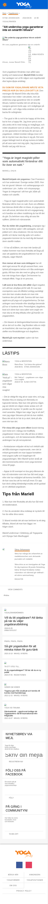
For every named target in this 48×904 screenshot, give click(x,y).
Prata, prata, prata (13, 641)
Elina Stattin (30, 382)
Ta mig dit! (13, 834)
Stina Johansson (11, 18)
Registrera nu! (16, 762)
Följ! (11, 798)
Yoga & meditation (23, 361)
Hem (4, 13)
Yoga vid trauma (12, 708)
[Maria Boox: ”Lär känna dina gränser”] (7, 363)
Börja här (13, 875)
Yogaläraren (13, 13)
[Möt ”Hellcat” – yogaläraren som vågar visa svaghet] (7, 382)
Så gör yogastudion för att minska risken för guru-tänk (21, 648)
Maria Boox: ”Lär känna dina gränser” (28, 364)
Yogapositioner (35, 880)
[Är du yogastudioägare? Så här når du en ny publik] (24, 663)
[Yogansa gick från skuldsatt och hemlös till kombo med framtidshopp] (24, 684)
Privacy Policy (23, 891)
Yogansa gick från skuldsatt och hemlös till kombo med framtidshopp (22, 692)
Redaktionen (20, 675)
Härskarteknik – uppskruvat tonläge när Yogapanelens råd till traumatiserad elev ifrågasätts (21, 713)
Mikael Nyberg (21, 654)
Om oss (13, 885)
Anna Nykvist (10, 630)
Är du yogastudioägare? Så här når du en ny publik (22, 671)
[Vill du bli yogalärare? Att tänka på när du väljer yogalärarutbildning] (24, 610)
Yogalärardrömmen (13, 613)
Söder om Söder (12, 687)
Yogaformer (13, 880)
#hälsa (6, 595)
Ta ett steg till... (12, 667)
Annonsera (34, 875)
